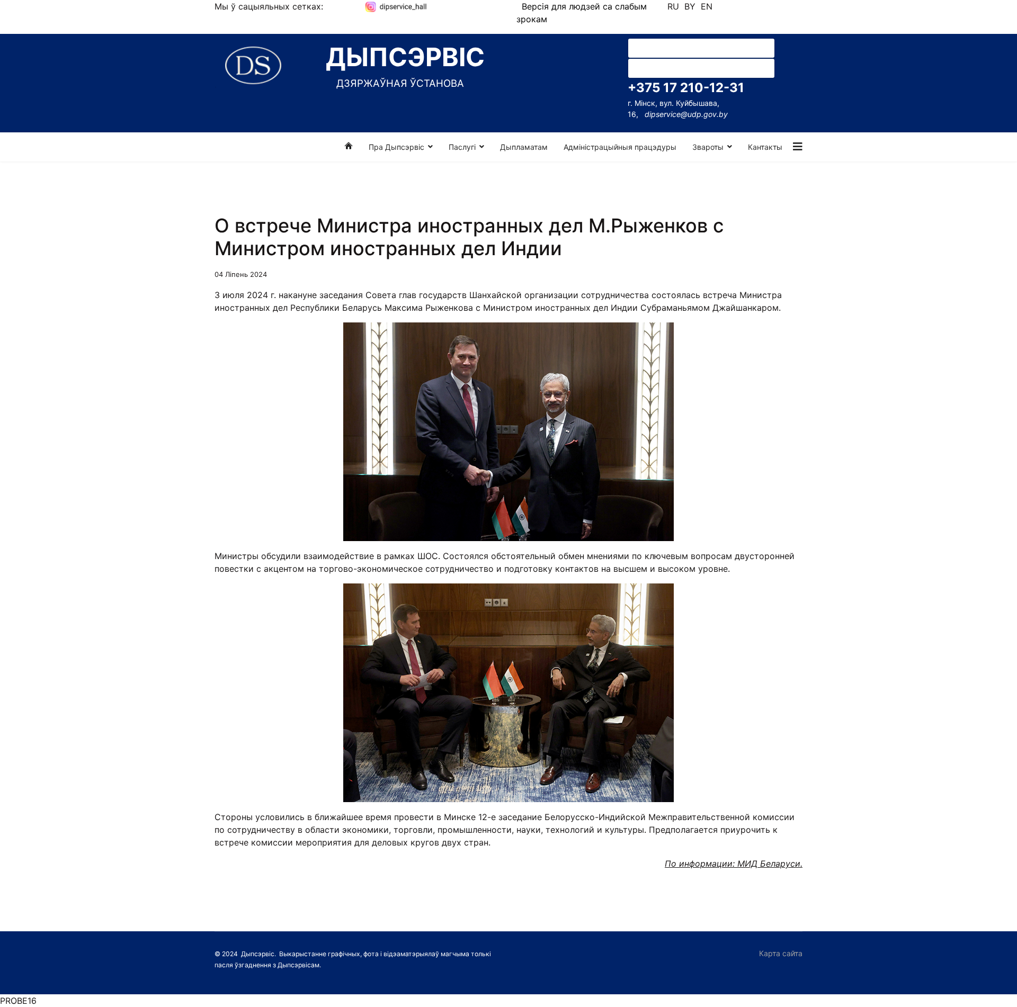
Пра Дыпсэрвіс (396, 146)
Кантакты (765, 146)
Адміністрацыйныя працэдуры (620, 146)
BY (689, 6)
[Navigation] (797, 146)
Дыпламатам (524, 146)
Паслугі (462, 146)
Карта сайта (780, 953)
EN (706, 6)
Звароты (708, 146)
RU (673, 6)
